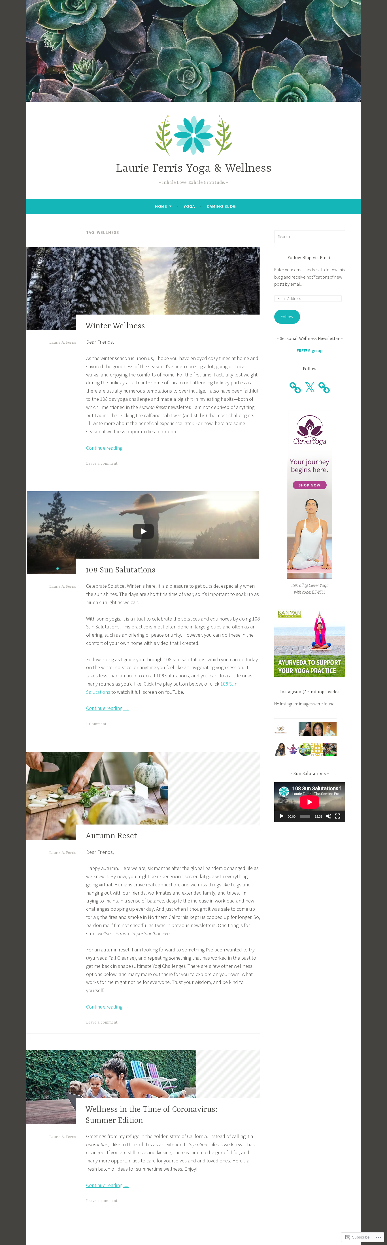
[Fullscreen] (338, 816)
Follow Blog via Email (310, 257)
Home (161, 206)
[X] (309, 388)
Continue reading (107, 448)
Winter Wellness (115, 326)
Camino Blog (221, 206)
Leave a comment (102, 463)
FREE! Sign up (310, 350)
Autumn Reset (111, 836)
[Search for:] (309, 236)
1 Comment (96, 724)
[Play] (281, 816)
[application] (309, 802)
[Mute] (328, 816)
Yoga (189, 206)
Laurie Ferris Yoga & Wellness (193, 168)
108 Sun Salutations (121, 570)
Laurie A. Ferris (62, 342)
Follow (287, 316)
